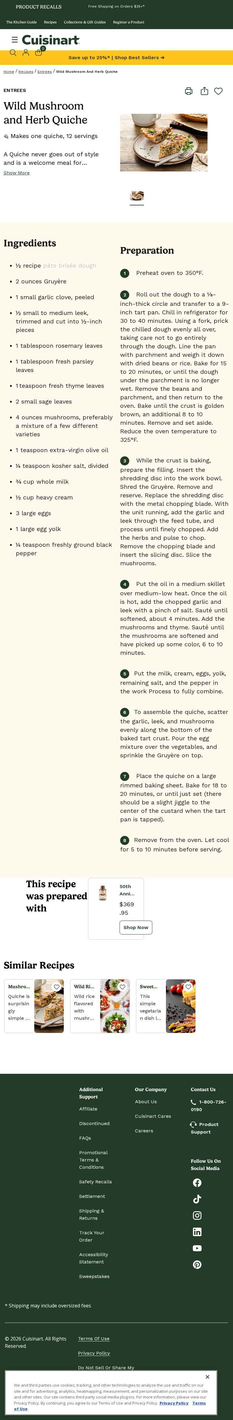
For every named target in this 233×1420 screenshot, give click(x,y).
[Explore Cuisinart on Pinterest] (197, 1264)
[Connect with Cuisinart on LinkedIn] (197, 1231)
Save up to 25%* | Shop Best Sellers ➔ (116, 57)
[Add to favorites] (218, 91)
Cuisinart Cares (153, 1116)
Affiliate (88, 1109)
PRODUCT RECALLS (39, 7)
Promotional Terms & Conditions (93, 1160)
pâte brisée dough (68, 265)
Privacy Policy (94, 1353)
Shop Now (135, 927)
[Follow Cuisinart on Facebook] (197, 1182)
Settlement (92, 1196)
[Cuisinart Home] (51, 39)
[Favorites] (56, 987)
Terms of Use (94, 1338)
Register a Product (128, 22)
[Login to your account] (26, 52)
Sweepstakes (94, 1276)
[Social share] (204, 90)
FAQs (85, 1138)
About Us (146, 1101)
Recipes (50, 22)
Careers (144, 1131)
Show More (17, 173)
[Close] (207, 1377)
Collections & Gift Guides (85, 22)
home (9, 71)
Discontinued (94, 1123)
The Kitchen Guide (21, 22)
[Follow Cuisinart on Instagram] (197, 1215)
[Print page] (188, 90)
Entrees (45, 71)
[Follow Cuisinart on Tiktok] (197, 1199)
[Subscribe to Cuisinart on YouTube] (197, 1248)
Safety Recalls (95, 1182)
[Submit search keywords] (14, 52)
